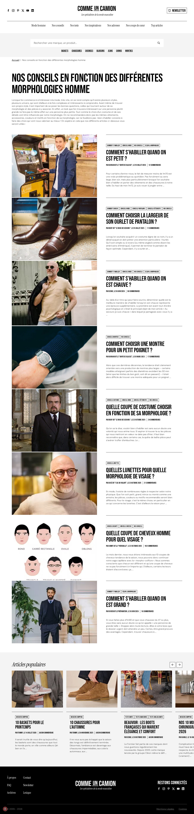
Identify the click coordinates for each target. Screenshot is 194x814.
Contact (27, 778)
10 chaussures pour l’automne (85, 725)
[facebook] (8, 10)
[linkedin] (32, 10)
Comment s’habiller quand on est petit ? (136, 155)
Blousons (101, 50)
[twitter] (23, 10)
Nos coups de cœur (135, 25)
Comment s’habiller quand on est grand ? (136, 602)
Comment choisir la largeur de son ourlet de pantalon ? (137, 219)
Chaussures (77, 50)
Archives (11, 793)
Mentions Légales (165, 809)
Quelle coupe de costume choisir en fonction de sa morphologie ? (138, 410)
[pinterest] (18, 10)
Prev (172, 665)
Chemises (89, 50)
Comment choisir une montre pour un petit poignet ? (135, 347)
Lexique (27, 793)
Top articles (157, 25)
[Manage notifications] (5, 809)
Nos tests (74, 25)
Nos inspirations (93, 25)
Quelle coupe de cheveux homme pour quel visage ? (138, 536)
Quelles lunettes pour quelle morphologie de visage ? (136, 473)
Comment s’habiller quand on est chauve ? (136, 282)
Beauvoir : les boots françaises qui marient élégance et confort (141, 727)
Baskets (64, 50)
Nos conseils (58, 25)
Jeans (110, 50)
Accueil (15, 60)
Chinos (119, 50)
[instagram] (13, 10)
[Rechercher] (158, 43)
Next (179, 665)
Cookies (183, 809)
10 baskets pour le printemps (29, 725)
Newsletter (179, 11)
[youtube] (27, 10)
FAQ (9, 785)
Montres (129, 50)
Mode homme (38, 25)
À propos (11, 778)
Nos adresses (113, 25)
